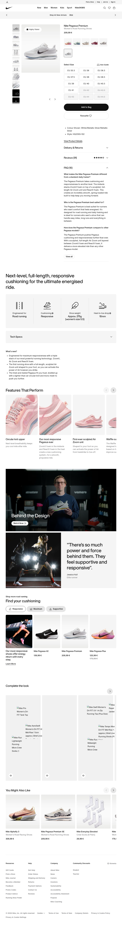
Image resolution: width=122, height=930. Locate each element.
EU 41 (71, 90)
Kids (62, 8)
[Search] (104, 8)
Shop (71, 15)
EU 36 (86, 71)
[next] (110, 691)
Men (46, 8)
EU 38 (86, 77)
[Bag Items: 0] (114, 8)
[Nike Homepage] (9, 7)
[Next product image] (55, 99)
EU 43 (71, 97)
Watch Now (18, 523)
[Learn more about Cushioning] (52, 313)
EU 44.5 (101, 97)
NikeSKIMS (80, 8)
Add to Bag (86, 107)
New (39, 8)
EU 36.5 (101, 71)
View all (69, 257)
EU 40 (86, 84)
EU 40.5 (101, 84)
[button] (16, 36)
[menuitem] (100, 2)
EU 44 (86, 97)
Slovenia (113, 863)
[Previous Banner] (7, 15)
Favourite (84, 116)
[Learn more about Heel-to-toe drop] (110, 313)
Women (54, 8)
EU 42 (86, 90)
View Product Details (73, 141)
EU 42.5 (101, 90)
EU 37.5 (71, 77)
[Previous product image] (50, 99)
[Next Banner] (115, 15)
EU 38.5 (101, 77)
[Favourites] (109, 8)
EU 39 (71, 84)
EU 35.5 (71, 71)
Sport (69, 8)
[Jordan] (7, 2)
